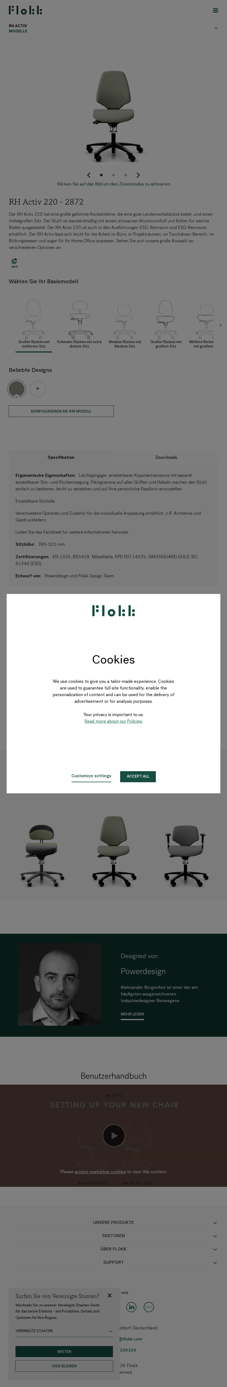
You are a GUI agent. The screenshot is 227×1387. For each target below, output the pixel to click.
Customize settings (91, 776)
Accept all (138, 776)
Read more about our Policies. (113, 721)
